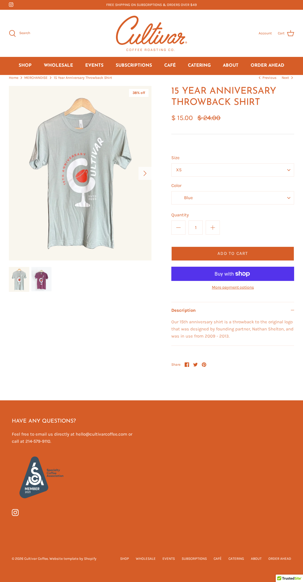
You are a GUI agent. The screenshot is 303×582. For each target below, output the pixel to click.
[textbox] (188, 198)
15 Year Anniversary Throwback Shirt (83, 78)
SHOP (25, 65)
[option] (80, 173)
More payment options (233, 287)
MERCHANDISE (36, 78)
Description (183, 310)
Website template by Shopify (72, 559)
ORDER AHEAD (267, 65)
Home (13, 78)
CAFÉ (170, 65)
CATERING (199, 65)
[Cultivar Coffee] (151, 33)
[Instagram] (11, 4)
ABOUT (230, 65)
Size (175, 157)
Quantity (180, 215)
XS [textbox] (179, 169)
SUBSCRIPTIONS (134, 65)
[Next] (145, 173)
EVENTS (94, 65)
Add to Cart (232, 253)
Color (176, 185)
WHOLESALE (58, 65)
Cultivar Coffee (36, 559)
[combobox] (232, 170)
